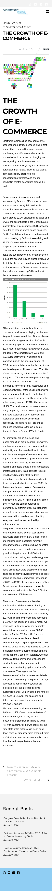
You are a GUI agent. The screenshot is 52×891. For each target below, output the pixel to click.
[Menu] (48, 12)
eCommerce (23, 27)
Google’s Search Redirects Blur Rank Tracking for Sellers (24, 820)
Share (46, 49)
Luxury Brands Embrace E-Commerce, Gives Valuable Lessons (24, 770)
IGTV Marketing (33, 780)
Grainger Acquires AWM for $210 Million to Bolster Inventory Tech (25, 835)
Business (9, 27)
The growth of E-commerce (25, 35)
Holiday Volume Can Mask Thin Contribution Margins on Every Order (24, 850)
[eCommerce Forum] (15, 13)
